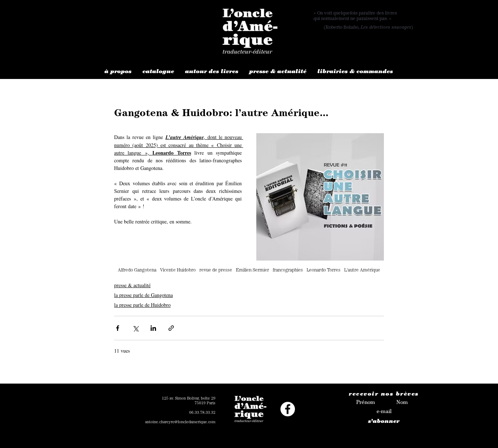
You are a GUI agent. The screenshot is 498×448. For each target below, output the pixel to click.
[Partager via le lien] (171, 328)
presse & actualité (132, 285)
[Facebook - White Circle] (287, 409)
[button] (118, 72)
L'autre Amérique (362, 270)
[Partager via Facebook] (117, 328)
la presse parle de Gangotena (143, 295)
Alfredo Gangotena (137, 270)
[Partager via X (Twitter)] (135, 328)
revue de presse (215, 270)
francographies (288, 270)
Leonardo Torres (324, 270)
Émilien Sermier (252, 270)
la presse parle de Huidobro (142, 304)
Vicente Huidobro (178, 270)
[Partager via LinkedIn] (153, 328)
